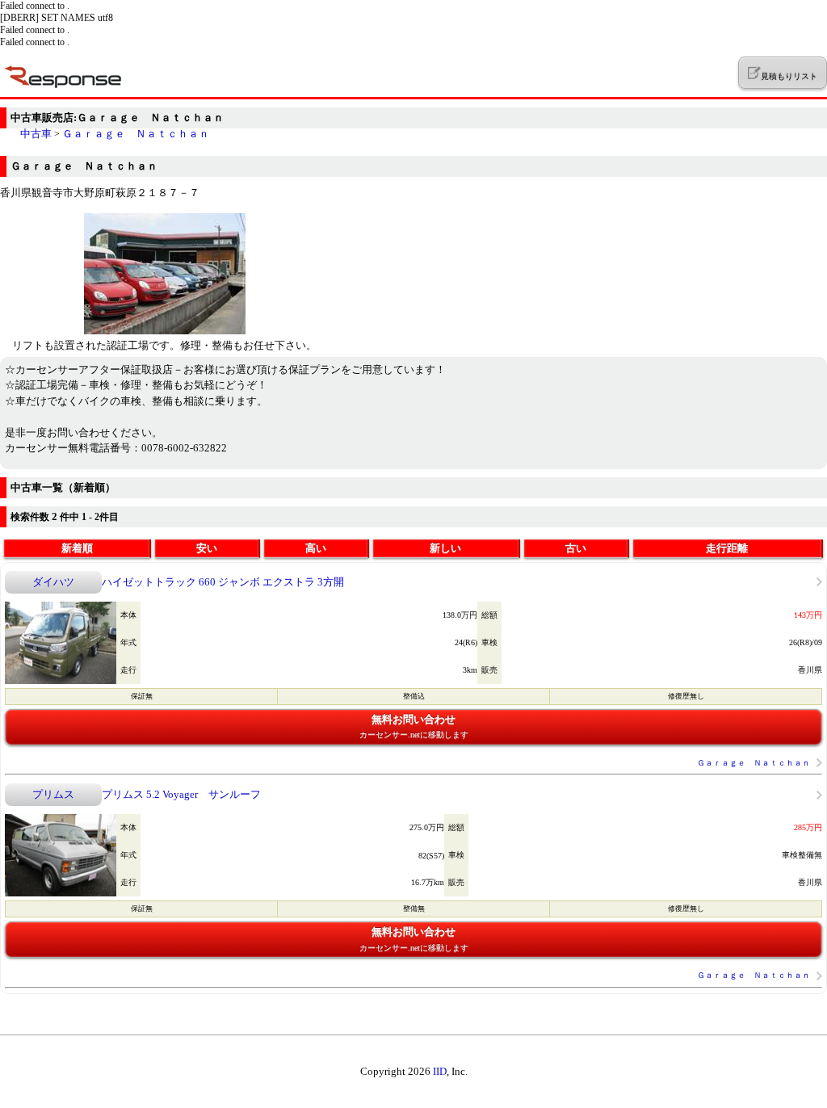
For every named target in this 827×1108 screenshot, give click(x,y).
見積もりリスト (789, 76)
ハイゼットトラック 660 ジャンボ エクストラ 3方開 (223, 582)
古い (575, 548)
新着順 (77, 548)
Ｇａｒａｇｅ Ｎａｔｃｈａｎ (135, 134)
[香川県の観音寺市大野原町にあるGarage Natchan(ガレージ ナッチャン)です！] (165, 331)
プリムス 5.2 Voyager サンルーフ (181, 794)
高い (315, 548)
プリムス (53, 794)
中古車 (36, 134)
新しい (445, 548)
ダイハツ (53, 582)
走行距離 (727, 548)
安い (206, 548)
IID (440, 1071)
